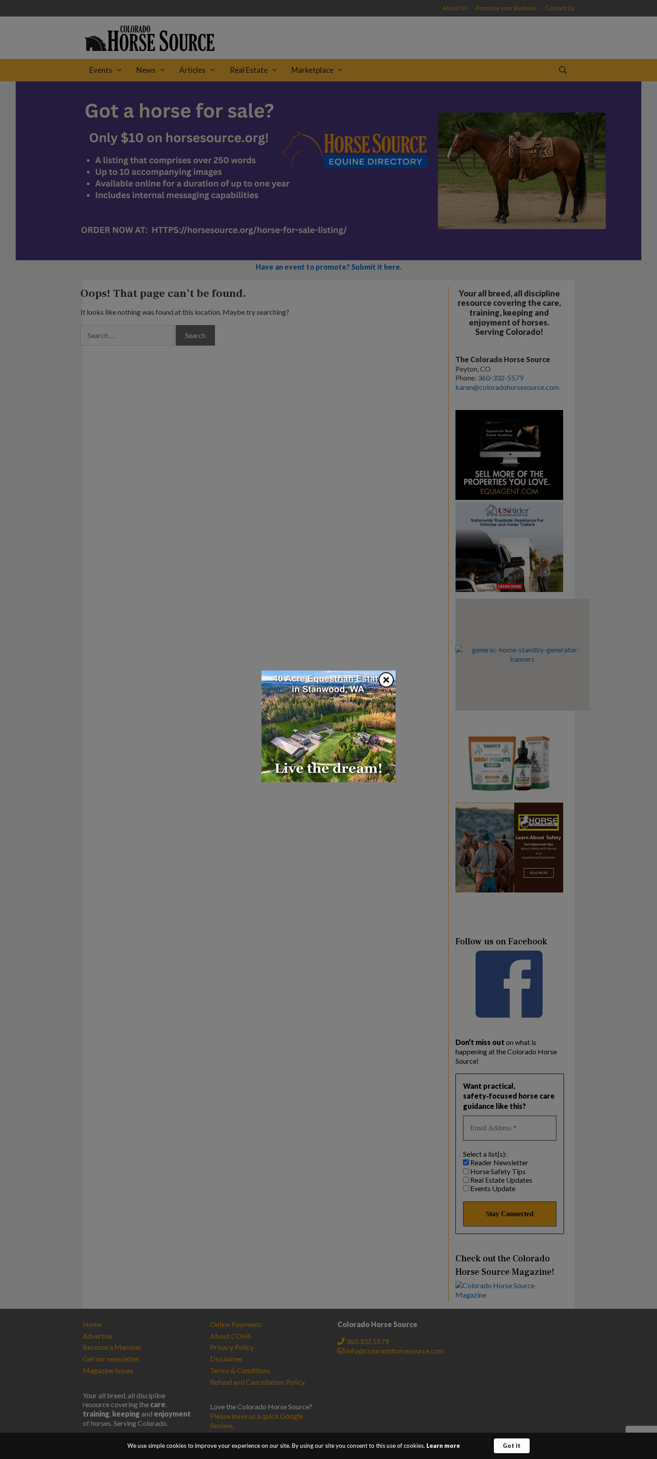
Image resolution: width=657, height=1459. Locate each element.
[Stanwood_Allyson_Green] (328, 779)
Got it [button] (512, 1445)
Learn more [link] (443, 1445)
